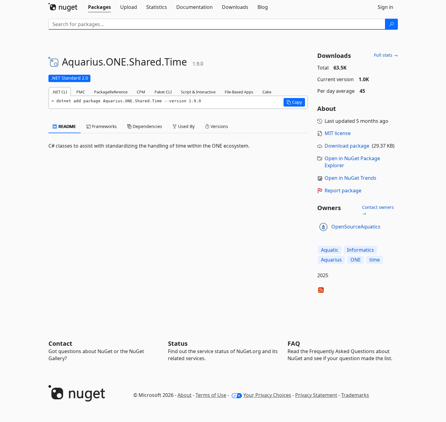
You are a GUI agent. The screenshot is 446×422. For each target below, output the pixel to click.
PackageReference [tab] (111, 92)
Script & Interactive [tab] (198, 92)
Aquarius (331, 259)
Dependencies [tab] (147, 126)
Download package (347, 145)
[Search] (391, 24)
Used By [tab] (186, 126)
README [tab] (66, 126)
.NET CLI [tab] (59, 92)
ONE (355, 259)
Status (178, 343)
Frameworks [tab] (104, 126)
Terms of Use (211, 395)
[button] (294, 102)
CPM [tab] (141, 92)
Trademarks (355, 395)
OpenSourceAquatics (355, 226)
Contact (60, 343)
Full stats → (386, 55)
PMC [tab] (80, 92)
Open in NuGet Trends (350, 178)
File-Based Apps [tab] (239, 92)
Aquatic (329, 250)
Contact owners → (378, 210)
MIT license (338, 133)
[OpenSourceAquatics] (323, 226)
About (184, 395)
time (374, 259)
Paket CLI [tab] (163, 92)
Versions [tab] (218, 126)
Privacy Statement (316, 395)
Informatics (360, 250)
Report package (343, 190)
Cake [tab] (266, 92)
